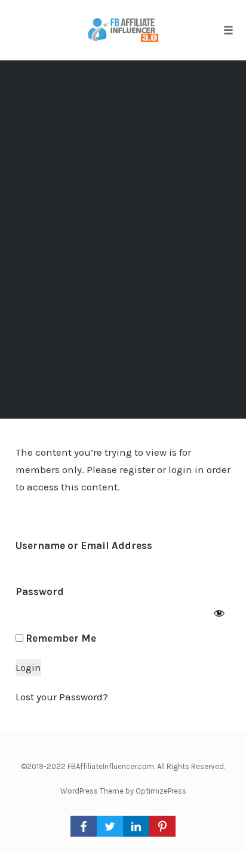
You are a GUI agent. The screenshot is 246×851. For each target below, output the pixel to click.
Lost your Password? (62, 697)
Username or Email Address (84, 545)
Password (40, 591)
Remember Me (59, 638)
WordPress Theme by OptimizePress (123, 790)
